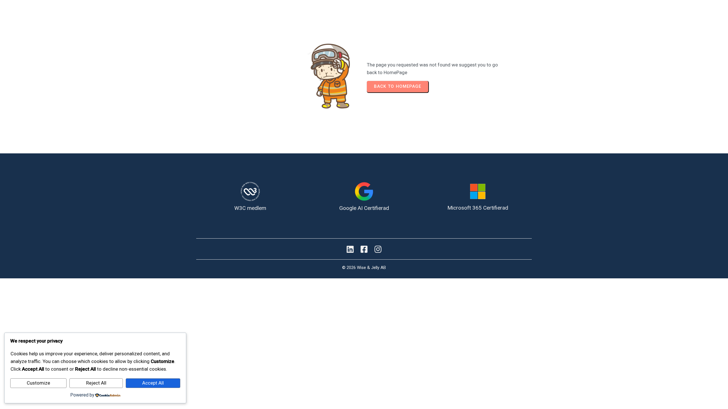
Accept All (153, 383)
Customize (38, 383)
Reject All (96, 383)
